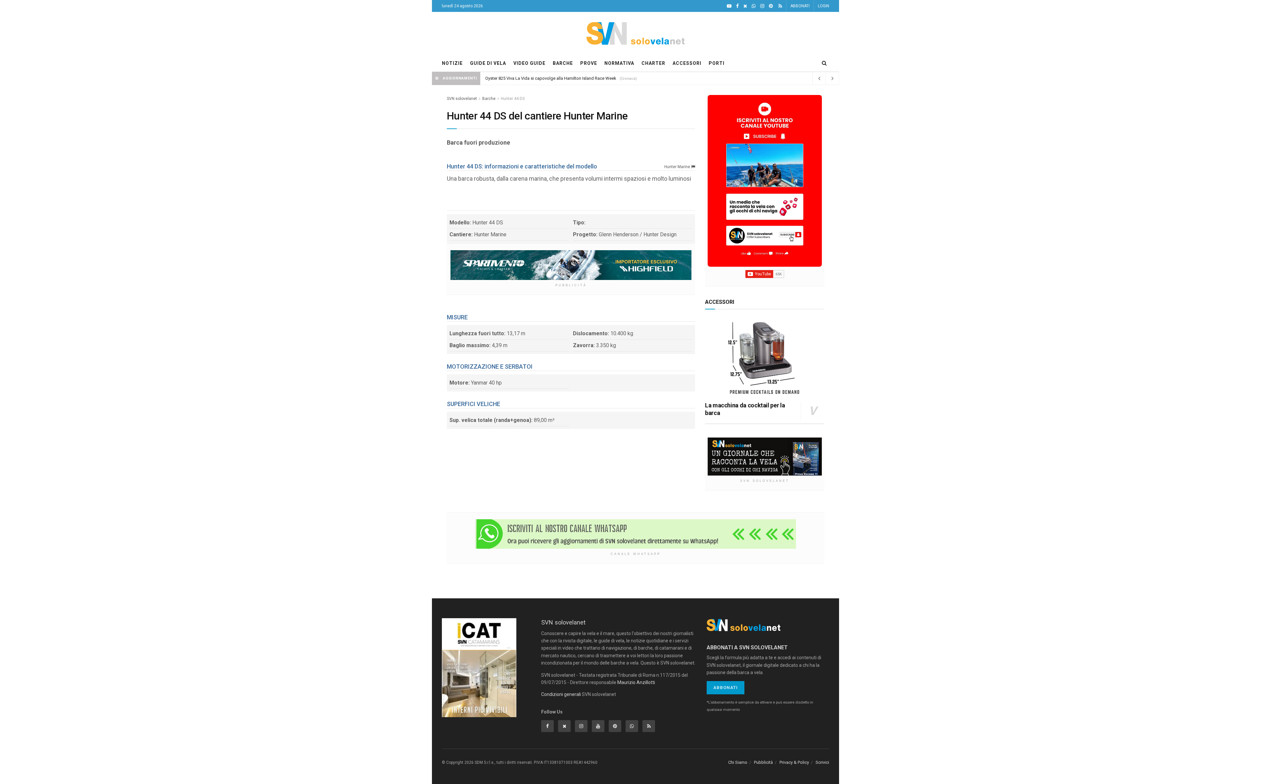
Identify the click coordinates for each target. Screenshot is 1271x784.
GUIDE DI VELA (488, 63)
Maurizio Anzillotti (636, 682)
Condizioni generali (561, 694)
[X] (745, 6)
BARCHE (563, 63)
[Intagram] (762, 6)
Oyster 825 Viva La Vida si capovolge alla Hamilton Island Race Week (550, 78)
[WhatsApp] (754, 6)
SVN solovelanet (462, 98)
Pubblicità (763, 762)
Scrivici (822, 762)
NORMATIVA (619, 63)
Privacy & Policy (794, 762)
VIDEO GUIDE (529, 63)
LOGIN (823, 6)
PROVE (588, 63)
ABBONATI (800, 6)
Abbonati (725, 687)
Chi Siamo (737, 762)
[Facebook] (737, 6)
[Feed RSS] (780, 6)
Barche (488, 98)
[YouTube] (729, 6)
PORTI (717, 63)
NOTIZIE (452, 63)
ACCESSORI (687, 63)
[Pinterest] (771, 6)
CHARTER (653, 63)
